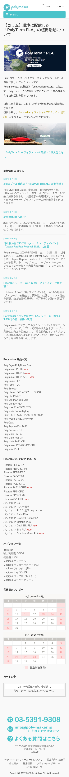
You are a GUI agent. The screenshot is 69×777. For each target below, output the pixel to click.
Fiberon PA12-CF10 (14, 483)
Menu (14, 14)
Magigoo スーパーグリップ (18, 579)
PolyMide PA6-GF (13, 437)
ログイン (60, 6)
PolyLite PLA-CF (12, 396)
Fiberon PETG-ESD (14, 472)
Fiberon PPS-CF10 (13, 491)
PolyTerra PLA (11, 384)
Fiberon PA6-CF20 (13, 476)
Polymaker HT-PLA (14, 373)
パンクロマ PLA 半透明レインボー (22, 510)
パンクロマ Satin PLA (15, 514)
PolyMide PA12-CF (14, 441)
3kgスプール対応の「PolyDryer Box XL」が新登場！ (33, 183)
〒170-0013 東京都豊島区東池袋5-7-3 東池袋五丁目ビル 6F (34, 749)
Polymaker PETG (13, 369)
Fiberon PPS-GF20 (14, 495)
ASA (39, 392)
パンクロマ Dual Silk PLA (17, 525)
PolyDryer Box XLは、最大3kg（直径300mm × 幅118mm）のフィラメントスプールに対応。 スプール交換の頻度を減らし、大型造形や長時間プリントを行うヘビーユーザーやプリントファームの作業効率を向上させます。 (34, 196)
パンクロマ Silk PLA (14, 529)
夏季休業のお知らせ (14, 216)
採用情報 (27, 763)
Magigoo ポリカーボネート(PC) (21, 564)
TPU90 (39, 414)
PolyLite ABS (10, 392)
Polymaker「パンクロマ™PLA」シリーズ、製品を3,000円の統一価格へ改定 (32, 318)
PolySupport (10, 426)
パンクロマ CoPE (13, 503)
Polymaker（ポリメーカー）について (23, 759)
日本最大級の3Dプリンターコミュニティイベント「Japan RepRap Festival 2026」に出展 (31, 245)
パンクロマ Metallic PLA (17, 521)
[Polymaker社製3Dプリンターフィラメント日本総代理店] (15, 10)
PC (26, 392)
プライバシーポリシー (48, 763)
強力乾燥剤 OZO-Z (13, 553)
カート (47, 5)
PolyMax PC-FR (12, 449)
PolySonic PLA (11, 381)
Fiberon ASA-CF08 (13, 499)
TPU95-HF (28, 414)
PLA (21, 392)
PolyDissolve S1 (12, 430)
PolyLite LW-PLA (12, 403)
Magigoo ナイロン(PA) (15, 572)
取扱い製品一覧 (34, 767)
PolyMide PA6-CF (13, 434)
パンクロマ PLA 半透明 (16, 506)
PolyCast (8, 422)
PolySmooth (10, 388)
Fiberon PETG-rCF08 (15, 468)
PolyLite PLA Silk (13, 399)
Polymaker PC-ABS (14, 445)
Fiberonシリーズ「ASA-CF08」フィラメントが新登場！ (32, 284)
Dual (26, 399)
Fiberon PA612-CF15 (14, 487)
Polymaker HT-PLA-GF (16, 377)
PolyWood (9, 418)
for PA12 (22, 426)
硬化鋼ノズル (10, 557)
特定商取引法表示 (56, 759)
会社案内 (13, 763)
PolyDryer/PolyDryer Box (17, 365)
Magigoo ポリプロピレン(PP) (19, 576)
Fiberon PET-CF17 (13, 464)
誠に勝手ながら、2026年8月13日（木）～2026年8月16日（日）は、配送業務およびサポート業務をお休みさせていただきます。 (34, 226)
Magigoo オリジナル (14, 560)
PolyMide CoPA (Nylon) (16, 411)
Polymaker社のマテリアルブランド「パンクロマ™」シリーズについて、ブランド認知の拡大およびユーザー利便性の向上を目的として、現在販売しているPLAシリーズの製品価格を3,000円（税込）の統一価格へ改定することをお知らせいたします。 (34, 332)
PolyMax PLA (11, 407)
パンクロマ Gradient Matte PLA (21, 533)
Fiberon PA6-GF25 (13, 480)
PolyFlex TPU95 (12, 414)
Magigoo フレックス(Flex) (17, 568)
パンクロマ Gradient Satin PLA (20, 518)
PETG (32, 392)
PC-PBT (30, 445)
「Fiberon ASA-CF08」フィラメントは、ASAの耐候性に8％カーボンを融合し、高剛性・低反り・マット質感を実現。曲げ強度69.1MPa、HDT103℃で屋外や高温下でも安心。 (34, 297)
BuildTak (8, 549)
